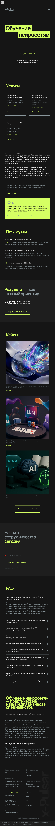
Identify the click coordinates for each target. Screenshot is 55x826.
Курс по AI (29, 805)
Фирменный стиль (31, 773)
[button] (27, 53)
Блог (27, 796)
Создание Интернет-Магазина (14, 781)
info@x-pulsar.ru (9, 795)
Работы (28, 792)
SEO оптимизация (10, 773)
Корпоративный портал (11, 784)
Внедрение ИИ (30, 784)
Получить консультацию (17, 563)
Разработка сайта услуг (12, 786)
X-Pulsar (28, 801)
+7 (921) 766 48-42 (11, 792)
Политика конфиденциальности (11, 811)
